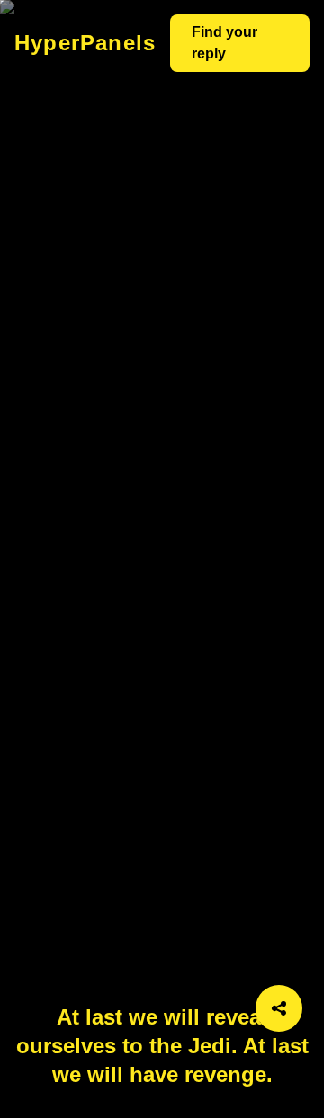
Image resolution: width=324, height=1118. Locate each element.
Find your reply (224, 42)
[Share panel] (279, 1008)
